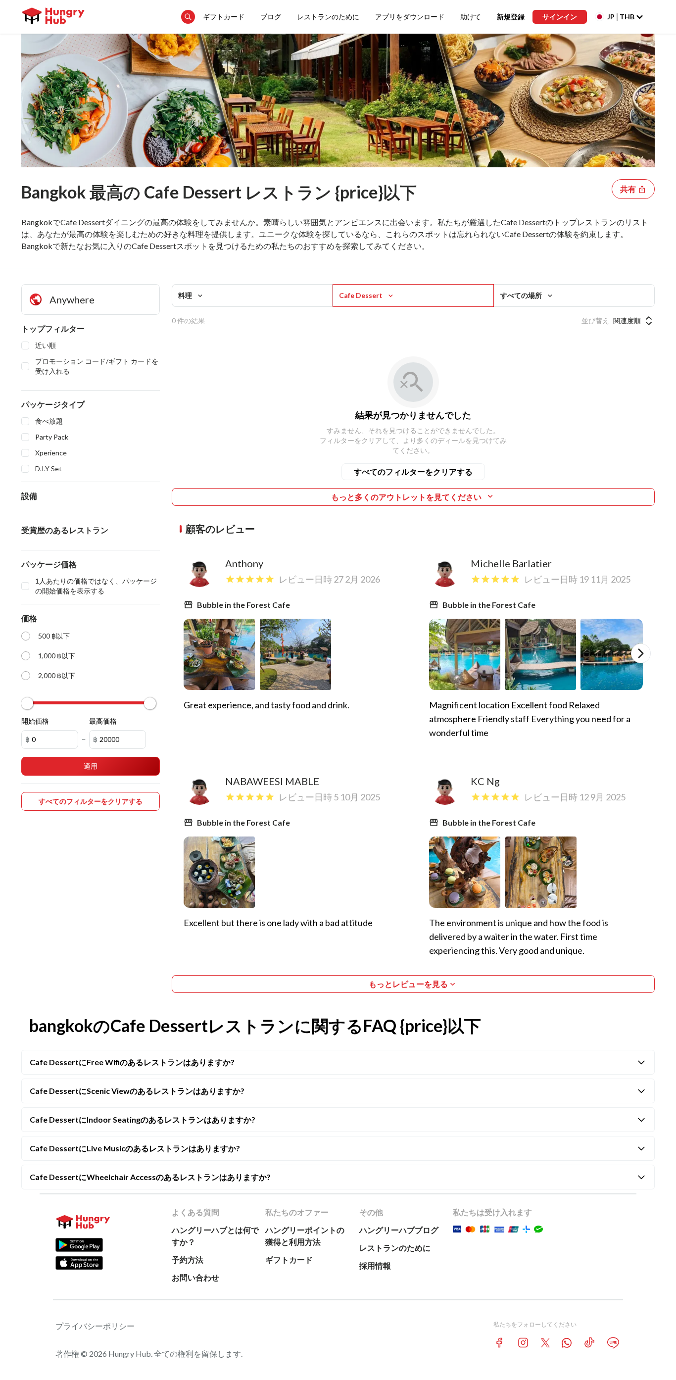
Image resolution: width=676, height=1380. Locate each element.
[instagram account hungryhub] (523, 1342)
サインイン (559, 16)
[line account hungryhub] (613, 1343)
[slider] (27, 703)
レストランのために (328, 16)
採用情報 (375, 1265)
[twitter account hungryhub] (545, 1342)
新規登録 (511, 16)
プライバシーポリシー (95, 1326)
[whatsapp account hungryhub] (567, 1343)
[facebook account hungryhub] (499, 1342)
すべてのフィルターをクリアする (413, 471)
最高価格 (103, 721)
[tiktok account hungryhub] (589, 1342)
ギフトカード (223, 16)
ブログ (270, 16)
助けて (470, 16)
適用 (90, 766)
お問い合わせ (195, 1277)
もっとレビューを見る (408, 983)
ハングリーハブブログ (398, 1229)
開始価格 (35, 721)
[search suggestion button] (188, 17)
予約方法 (187, 1259)
